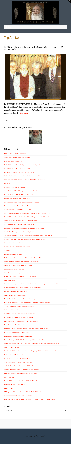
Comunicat (7, 250)
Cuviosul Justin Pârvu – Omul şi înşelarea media (17, 157)
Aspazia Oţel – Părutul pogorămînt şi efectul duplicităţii (19, 232)
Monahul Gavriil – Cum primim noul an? (15, 295)
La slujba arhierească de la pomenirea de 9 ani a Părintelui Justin (21, 321)
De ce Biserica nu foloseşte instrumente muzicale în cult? (19, 194)
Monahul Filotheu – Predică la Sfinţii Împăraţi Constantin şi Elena (21, 261)
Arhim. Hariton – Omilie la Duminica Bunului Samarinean (19, 366)
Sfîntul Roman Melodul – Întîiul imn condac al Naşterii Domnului (21, 202)
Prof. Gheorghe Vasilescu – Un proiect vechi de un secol (19, 172)
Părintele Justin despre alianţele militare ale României (18, 336)
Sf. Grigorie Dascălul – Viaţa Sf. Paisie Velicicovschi (18, 362)
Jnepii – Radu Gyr (9, 377)
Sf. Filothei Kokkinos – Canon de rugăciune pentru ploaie (19, 313)
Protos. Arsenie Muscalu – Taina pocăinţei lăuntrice (17, 198)
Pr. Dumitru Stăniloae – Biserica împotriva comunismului (19, 310)
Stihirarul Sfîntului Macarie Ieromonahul (15, 153)
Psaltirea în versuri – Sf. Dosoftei (13, 161)
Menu (9, 27)
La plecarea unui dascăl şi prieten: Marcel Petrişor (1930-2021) (20, 373)
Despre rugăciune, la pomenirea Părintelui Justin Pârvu (18, 317)
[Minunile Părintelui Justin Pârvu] (35, 137)
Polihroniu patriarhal (9, 388)
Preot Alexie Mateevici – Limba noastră (14, 384)
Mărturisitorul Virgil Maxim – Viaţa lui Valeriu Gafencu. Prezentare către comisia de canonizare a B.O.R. (32, 343)
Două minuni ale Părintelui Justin (13, 254)
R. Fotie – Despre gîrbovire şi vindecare (14, 354)
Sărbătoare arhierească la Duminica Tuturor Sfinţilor (18, 395)
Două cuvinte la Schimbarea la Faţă (13, 243)
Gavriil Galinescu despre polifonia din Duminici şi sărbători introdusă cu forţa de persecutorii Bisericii (31, 284)
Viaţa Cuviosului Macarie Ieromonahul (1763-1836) (17, 209)
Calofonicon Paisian (9, 280)
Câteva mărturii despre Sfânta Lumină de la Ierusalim (18, 265)
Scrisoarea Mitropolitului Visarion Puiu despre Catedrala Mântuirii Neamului (24, 179)
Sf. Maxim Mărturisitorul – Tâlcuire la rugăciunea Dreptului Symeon (22, 287)
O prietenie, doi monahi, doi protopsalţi (14, 187)
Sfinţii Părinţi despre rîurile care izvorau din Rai (17, 168)
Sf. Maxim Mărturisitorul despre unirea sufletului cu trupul (19, 306)
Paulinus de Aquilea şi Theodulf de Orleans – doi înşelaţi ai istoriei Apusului (24, 228)
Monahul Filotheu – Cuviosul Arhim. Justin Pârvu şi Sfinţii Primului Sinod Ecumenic (26, 217)
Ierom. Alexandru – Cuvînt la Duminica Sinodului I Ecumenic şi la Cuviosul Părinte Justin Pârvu (29, 399)
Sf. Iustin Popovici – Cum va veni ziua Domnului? (17, 246)
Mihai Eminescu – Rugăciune (12, 347)
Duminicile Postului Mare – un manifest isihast (16, 332)
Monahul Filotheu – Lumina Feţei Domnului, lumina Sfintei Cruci (21, 381)
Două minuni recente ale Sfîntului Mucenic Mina (17, 205)
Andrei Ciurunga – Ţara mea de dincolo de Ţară (16, 358)
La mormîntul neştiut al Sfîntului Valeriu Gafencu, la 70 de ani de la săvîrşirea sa (25, 340)
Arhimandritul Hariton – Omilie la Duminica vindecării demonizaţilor (22, 369)
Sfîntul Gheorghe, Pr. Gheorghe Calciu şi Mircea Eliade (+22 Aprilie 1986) (33, 48)
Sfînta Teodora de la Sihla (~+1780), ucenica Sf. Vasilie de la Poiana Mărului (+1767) (27, 213)
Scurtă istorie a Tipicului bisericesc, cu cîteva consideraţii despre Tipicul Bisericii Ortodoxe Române (30, 351)
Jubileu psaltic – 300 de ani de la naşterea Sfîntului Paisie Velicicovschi (23, 392)
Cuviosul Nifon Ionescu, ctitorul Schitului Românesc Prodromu (21, 220)
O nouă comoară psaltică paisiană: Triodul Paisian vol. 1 (19, 224)
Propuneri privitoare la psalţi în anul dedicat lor (16, 291)
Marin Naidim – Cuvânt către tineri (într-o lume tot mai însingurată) (22, 165)
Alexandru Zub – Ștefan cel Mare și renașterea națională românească (22, 191)
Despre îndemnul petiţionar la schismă (14, 269)
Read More (24, 113)
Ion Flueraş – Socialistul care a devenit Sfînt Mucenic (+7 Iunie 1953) (22, 258)
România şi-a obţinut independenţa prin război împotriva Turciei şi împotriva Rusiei (26, 328)
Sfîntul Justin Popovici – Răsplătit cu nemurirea (16, 272)
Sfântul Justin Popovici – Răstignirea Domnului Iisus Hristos (20, 276)
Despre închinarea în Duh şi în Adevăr (14, 325)
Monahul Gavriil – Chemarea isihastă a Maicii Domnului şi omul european (23, 299)
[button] (69, 2)
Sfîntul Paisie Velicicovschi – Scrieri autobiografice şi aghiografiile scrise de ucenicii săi (27, 302)
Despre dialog (7, 183)
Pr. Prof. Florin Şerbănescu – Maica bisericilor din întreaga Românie (22, 176)
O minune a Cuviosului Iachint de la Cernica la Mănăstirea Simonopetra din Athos (25, 239)
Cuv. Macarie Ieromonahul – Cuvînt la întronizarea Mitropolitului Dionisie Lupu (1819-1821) (29, 235)
